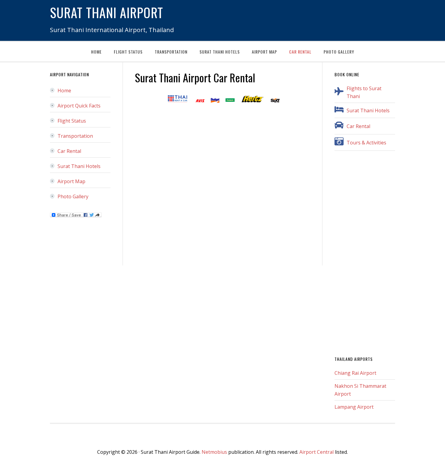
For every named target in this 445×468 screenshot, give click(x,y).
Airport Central (316, 452)
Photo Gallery (73, 196)
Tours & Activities (366, 142)
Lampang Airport (354, 407)
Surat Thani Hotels (368, 110)
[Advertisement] (365, 253)
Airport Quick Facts (79, 105)
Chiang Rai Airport (355, 373)
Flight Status (72, 120)
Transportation (75, 136)
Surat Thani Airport (106, 12)
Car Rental (358, 126)
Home (64, 90)
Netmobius (214, 452)
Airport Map (71, 181)
